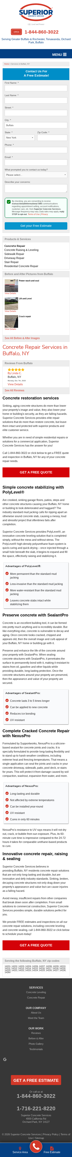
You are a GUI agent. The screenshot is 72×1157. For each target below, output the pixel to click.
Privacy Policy (51, 1134)
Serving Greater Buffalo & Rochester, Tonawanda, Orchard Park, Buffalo (36, 41)
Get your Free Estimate (36, 225)
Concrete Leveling (36, 992)
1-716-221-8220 (36, 1108)
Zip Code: (43, 132)
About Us (36, 1012)
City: (8, 120)
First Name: (12, 82)
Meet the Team (36, 1018)
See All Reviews (14, 390)
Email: (9, 157)
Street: (9, 107)
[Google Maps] (5, 1059)
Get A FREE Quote (36, 472)
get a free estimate (36, 1080)
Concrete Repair (36, 997)
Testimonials (36, 1049)
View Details (10, 293)
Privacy (44, 214)
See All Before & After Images (22, 338)
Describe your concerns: (17, 182)
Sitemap (39, 1138)
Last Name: (11, 95)
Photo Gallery (36, 1043)
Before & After (36, 1038)
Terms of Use (34, 214)
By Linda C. (15, 373)
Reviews (36, 1033)
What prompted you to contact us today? (26, 169)
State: (8, 132)
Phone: (9, 144)
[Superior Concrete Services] (36, 1146)
